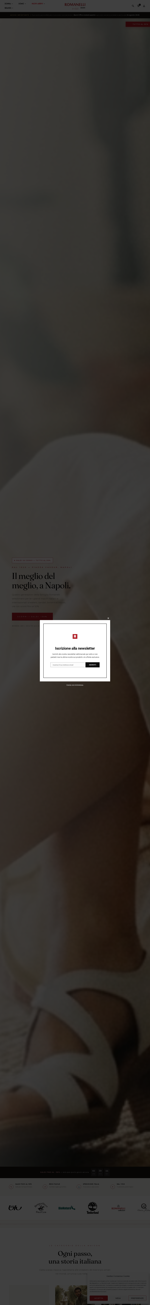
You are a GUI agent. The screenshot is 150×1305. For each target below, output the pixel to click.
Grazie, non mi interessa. (75, 685)
